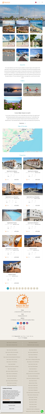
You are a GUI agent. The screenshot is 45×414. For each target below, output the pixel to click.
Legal (22, 336)
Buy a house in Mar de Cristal (12, 359)
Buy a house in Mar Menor (33, 354)
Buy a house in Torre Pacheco (12, 361)
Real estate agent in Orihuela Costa (33, 392)
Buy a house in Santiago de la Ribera (33, 378)
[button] (42, 2)
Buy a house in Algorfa (12, 368)
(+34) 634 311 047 (18, 311)
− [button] (4, 132)
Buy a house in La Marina (33, 371)
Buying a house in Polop (33, 383)
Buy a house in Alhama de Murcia (12, 371)
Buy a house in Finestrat (33, 342)
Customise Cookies (11, 405)
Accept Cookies (11, 402)
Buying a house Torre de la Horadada (33, 373)
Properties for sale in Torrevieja (33, 344)
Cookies (27, 336)
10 (34, 288)
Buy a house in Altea (33, 406)
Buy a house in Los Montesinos (12, 373)
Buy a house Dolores (33, 368)
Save (8, 179)
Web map (31, 336)
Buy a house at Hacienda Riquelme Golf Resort (12, 357)
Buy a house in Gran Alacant (12, 354)
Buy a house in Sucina (33, 380)
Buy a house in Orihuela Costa (12, 344)
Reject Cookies (11, 408)
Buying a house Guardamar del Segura (33, 411)
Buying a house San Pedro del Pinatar (11, 366)
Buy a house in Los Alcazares (12, 342)
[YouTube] (21, 323)
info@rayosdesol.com (22, 315)
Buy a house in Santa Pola (12, 378)
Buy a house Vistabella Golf (33, 352)
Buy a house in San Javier (33, 364)
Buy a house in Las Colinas (11, 383)
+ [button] (4, 130)
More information (6, 399)
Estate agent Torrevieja (33, 397)
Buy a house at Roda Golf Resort (12, 380)
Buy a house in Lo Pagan (33, 357)
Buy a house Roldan (12, 364)
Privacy (24, 336)
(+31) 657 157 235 (27, 311)
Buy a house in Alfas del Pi (33, 385)
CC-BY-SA (40, 151)
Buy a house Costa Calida (33, 387)
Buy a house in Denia (33, 404)
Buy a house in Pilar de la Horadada (12, 352)
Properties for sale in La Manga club (33, 409)
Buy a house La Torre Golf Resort (33, 361)
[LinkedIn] (24, 323)
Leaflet (26, 151)
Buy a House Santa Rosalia (33, 366)
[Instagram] (27, 323)
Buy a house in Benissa (33, 399)
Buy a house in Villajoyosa (33, 390)
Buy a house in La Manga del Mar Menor (33, 359)
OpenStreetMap (33, 151)
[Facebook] (18, 323)
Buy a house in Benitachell (11, 385)
